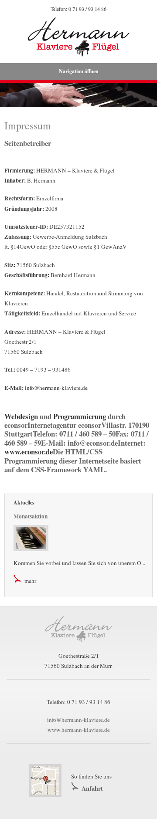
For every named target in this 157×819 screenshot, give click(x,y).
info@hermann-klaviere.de (56, 388)
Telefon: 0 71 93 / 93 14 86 (78, 8)
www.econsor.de (28, 451)
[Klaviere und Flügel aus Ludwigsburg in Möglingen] (78, 646)
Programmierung (79, 416)
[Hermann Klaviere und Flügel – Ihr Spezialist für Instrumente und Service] (78, 37)
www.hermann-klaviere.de (79, 730)
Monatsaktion (31, 516)
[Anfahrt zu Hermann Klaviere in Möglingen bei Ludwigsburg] (47, 780)
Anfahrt (92, 788)
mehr (30, 581)
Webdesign (21, 416)
